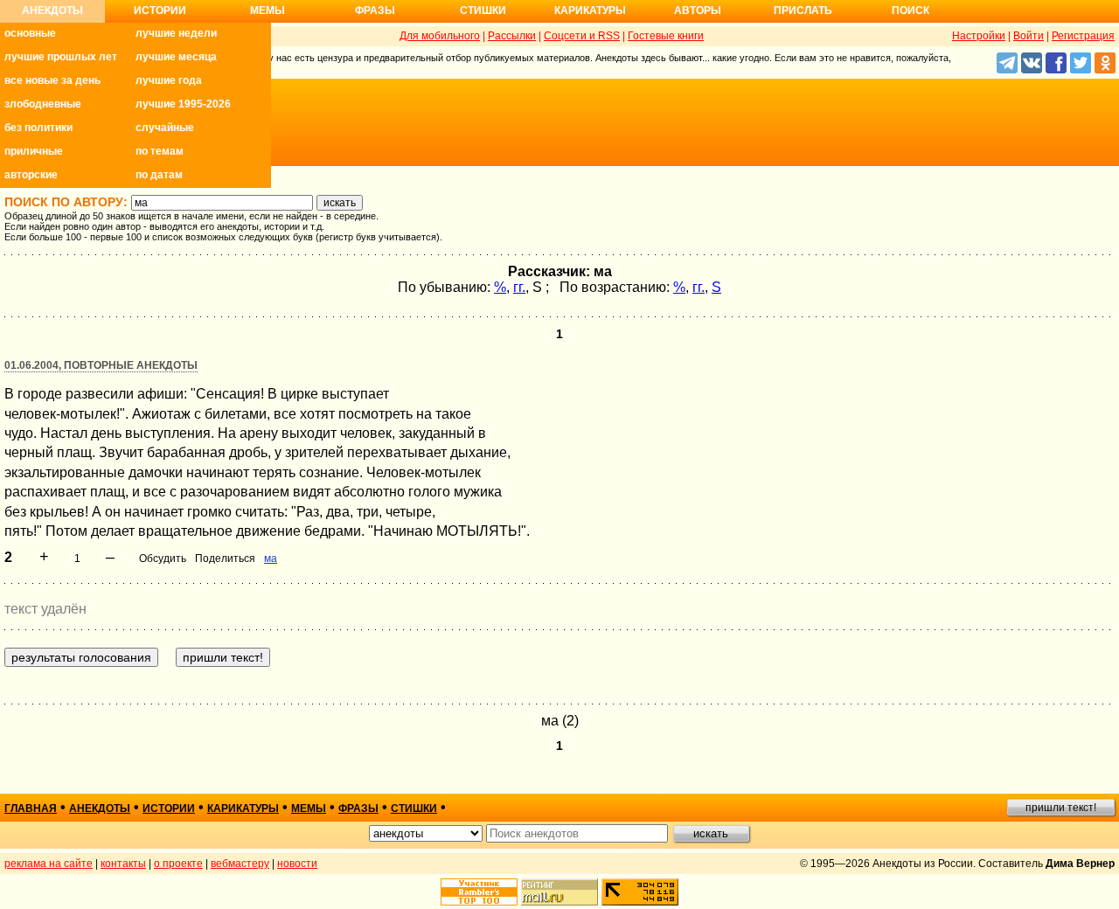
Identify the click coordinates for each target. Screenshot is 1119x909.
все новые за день (52, 80)
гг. (519, 287)
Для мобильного (440, 36)
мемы (308, 808)
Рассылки (512, 36)
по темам (160, 151)
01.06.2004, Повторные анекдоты (101, 365)
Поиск (910, 10)
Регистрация (1083, 36)
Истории (160, 10)
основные (30, 33)
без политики (38, 127)
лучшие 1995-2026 (183, 104)
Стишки (483, 10)
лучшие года (169, 80)
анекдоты (99, 808)
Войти (1028, 36)
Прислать (803, 10)
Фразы (375, 10)
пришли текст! (1060, 807)
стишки (414, 808)
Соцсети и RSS (582, 36)
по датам (159, 175)
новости (297, 863)
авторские (31, 175)
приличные (33, 151)
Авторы (697, 10)
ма (270, 558)
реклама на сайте (48, 863)
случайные (165, 127)
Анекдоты (52, 10)
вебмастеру (240, 863)
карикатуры (243, 808)
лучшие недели (176, 33)
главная (30, 808)
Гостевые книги (666, 36)
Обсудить (162, 558)
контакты (123, 863)
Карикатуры (590, 10)
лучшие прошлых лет (60, 57)
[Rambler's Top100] (479, 892)
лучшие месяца (176, 57)
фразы (358, 808)
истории (168, 808)
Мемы (267, 10)
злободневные (42, 104)
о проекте (178, 863)
